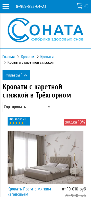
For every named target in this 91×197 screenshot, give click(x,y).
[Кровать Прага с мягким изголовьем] (45, 157)
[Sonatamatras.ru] (45, 41)
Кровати (27, 57)
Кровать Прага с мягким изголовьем (29, 191)
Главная (9, 57)
